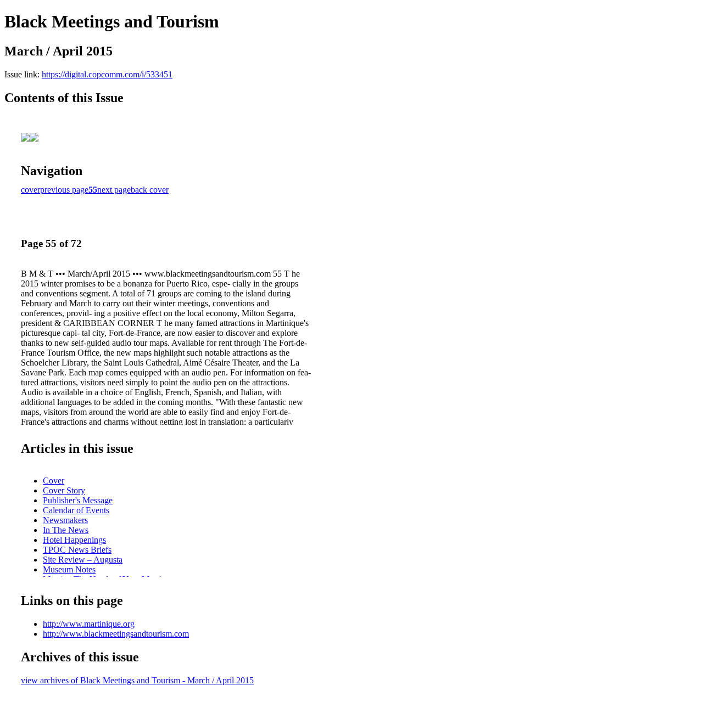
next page (114, 189)
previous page (64, 189)
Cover (53, 480)
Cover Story (64, 490)
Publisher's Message (78, 500)
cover (30, 189)
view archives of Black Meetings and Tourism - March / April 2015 (137, 680)
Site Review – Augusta (82, 559)
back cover (150, 189)
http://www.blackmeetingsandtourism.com (116, 633)
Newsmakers (65, 520)
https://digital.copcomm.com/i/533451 (107, 74)
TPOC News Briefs (77, 549)
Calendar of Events (76, 510)
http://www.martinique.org (89, 623)
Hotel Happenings (74, 539)
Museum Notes (69, 569)
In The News (65, 530)
